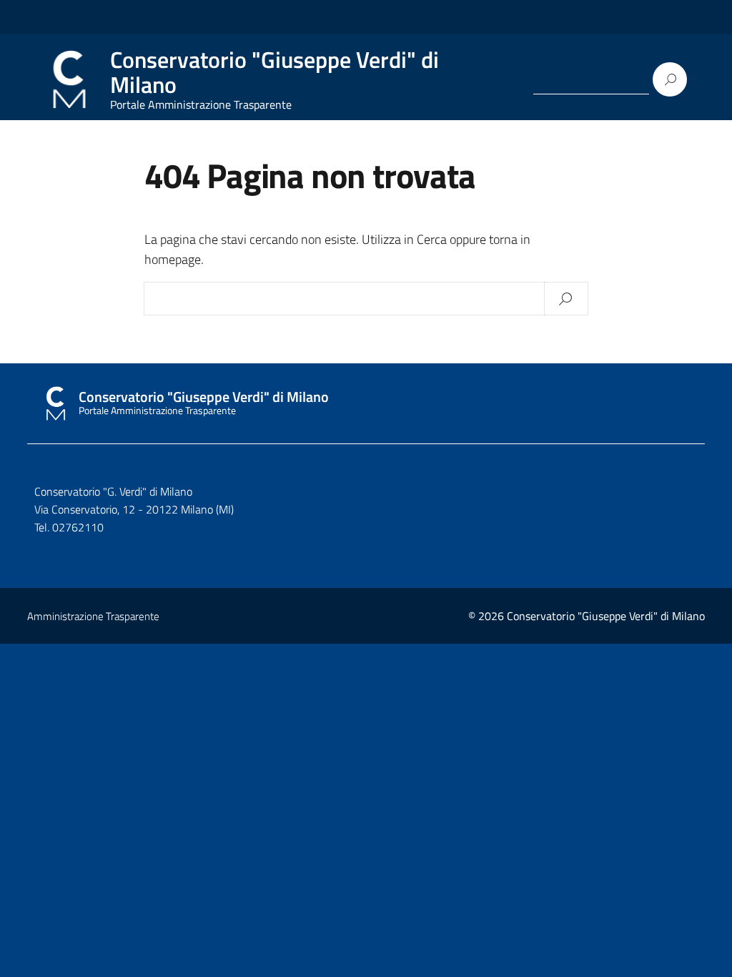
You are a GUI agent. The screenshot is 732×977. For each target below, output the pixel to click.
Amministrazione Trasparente (93, 616)
